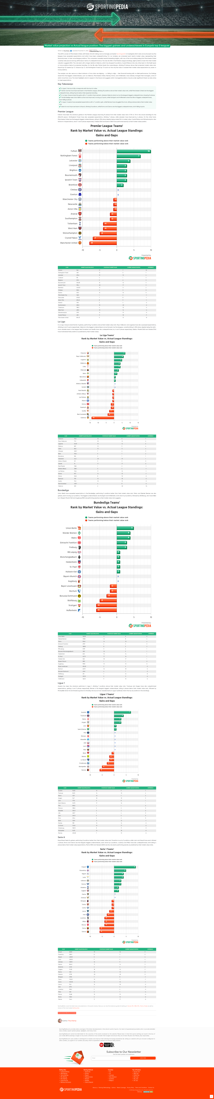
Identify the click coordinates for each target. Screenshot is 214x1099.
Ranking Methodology (104, 1087)
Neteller (87, 1080)
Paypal (87, 1075)
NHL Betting (64, 1078)
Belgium (111, 1080)
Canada (111, 1075)
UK (110, 1073)
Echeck (87, 1073)
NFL (133, 1006)
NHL (138, 1006)
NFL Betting (64, 1076)
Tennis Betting (64, 1075)
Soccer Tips (137, 1071)
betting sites (76, 1008)
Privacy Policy (130, 1087)
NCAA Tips (136, 1075)
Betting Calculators (66, 1082)
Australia (111, 1078)
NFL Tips (136, 1078)
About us (95, 1087)
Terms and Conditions (141, 1087)
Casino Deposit (89, 1082)
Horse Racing (64, 1080)
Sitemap (139, 1091)
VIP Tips (136, 1080)
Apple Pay (87, 1071)
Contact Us (151, 1087)
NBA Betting (64, 1073)
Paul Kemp (72, 1021)
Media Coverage (121, 1087)
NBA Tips (136, 1073)
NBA (135, 1006)
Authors (114, 1087)
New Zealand (112, 1076)
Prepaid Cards (89, 1076)
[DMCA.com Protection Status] (148, 1092)
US (110, 1071)
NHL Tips (136, 1076)
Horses (146, 1006)
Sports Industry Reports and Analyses (67, 1012)
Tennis (141, 1006)
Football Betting (65, 1071)
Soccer (129, 1006)
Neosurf (87, 1078)
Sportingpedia (121, 54)
